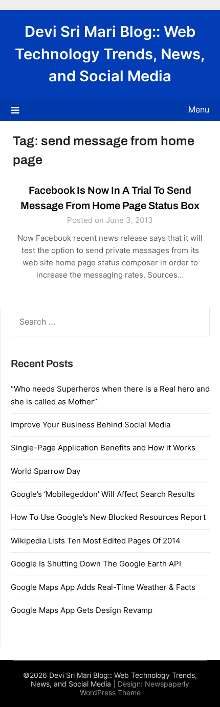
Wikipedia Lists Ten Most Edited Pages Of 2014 (96, 540)
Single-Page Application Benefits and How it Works (103, 447)
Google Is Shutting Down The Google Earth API (96, 563)
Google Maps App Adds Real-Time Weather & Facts (103, 587)
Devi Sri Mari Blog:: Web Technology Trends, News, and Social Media (110, 53)
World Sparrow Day (45, 471)
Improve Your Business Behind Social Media (90, 424)
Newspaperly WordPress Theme (135, 688)
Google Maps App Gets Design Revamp (81, 610)
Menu (198, 109)
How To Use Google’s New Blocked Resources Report (108, 517)
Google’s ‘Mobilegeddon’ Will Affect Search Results (103, 494)
